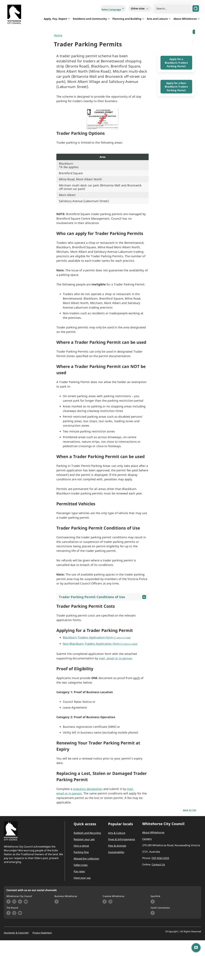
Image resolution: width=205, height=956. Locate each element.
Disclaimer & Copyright (16, 932)
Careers (147, 839)
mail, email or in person (115, 658)
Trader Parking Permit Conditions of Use (92, 597)
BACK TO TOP (189, 810)
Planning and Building (126, 19)
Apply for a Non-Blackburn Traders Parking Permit (176, 86)
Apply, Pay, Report (55, 19)
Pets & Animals (117, 845)
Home (58, 35)
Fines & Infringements (121, 839)
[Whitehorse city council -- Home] (14, 15)
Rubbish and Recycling (87, 833)
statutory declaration (87, 789)
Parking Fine (81, 852)
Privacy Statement (42, 932)
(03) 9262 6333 (160, 858)
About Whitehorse (185, 19)
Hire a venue (81, 845)
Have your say (82, 878)
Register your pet (84, 839)
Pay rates (79, 871)
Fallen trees (81, 865)
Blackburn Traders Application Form (97, 637)
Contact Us (158, 864)
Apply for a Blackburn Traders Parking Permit (176, 62)
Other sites (138, 8)
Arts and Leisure (157, 19)
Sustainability (116, 852)
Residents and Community (90, 19)
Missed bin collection (86, 858)
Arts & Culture (116, 833)
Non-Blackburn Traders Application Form (100, 644)
